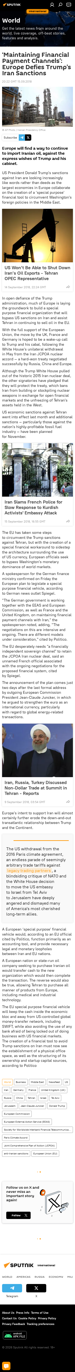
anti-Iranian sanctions (16, 1153)
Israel (43, 1097)
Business (21, 1082)
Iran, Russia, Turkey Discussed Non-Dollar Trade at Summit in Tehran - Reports (36, 788)
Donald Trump (57, 1105)
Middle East (37, 1082)
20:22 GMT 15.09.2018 (17, 81)
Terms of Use (40, 1313)
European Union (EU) (45, 1153)
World (7, 1082)
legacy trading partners (29, 870)
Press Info (22, 1313)
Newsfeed (54, 1082)
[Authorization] (52, 4)
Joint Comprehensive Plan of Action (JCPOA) (29, 1145)
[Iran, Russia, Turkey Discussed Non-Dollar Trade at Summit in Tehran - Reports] (37, 750)
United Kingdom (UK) (53, 1089)
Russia (7, 1097)
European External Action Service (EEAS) (27, 1121)
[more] (68, 287)
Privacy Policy (47, 1318)
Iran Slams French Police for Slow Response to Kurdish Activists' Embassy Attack (33, 507)
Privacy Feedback (13, 1324)
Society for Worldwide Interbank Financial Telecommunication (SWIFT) (38, 1129)
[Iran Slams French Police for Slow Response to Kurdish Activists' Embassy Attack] (37, 470)
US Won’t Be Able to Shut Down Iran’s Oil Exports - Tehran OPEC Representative (37, 273)
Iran (6, 1089)
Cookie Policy (27, 1318)
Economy (56, 1277)
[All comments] (6, 1366)
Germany (18, 1089)
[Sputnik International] (12, 6)
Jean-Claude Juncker (32, 1105)
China (19, 1097)
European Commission (17, 1113)
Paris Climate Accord (16, 1137)
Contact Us (9, 1318)
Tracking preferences (40, 1324)
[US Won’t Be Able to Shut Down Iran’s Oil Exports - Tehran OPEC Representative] (37, 235)
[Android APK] (15, 1335)
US (66, 1082)
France (32, 1089)
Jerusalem (10, 1105)
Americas (23, 1277)
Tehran (31, 1097)
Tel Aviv (55, 1097)
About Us (8, 1313)
